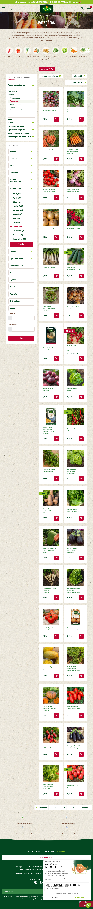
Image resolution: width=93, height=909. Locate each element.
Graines (45, 15)
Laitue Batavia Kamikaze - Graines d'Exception (49, 308)
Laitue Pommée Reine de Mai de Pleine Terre (48, 786)
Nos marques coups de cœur (19, 137)
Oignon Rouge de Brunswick (48, 389)
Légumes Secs (15, 104)
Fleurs (12, 107)
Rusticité (13, 294)
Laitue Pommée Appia (72, 389)
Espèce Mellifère (16, 273)
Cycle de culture (16, 259)
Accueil (39, 15)
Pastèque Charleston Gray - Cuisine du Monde (49, 550)
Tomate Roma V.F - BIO (73, 786)
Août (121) (17, 194)
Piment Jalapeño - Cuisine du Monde (48, 747)
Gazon (10, 119)
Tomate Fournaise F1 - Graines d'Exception (49, 190)
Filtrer (21, 338)
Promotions (12, 91)
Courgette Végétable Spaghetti (49, 668)
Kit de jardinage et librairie (18, 133)
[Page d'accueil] (46, 8)
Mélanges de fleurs (17, 110)
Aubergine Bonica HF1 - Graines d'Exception (72, 550)
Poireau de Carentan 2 (49, 268)
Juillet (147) (17, 214)
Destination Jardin (17, 266)
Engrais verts (15, 113)
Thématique (15, 301)
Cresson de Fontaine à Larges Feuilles (49, 470)
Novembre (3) (18, 231)
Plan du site (8, 896)
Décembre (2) (18, 202)
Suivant (85, 808)
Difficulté (13, 159)
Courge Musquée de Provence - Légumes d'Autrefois (49, 708)
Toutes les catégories (16, 85)
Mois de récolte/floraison (17, 181)
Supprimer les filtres (49, 76)
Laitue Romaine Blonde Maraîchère (73, 510)
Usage (12, 308)
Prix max (12, 325)
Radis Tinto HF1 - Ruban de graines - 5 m (73, 348)
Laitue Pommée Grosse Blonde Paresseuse (72, 471)
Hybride (13, 280)
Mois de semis (16, 189)
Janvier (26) (18, 210)
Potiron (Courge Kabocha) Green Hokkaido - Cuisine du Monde (48, 430)
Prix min (12, 313)
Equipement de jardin (16, 130)
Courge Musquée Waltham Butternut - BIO (49, 511)
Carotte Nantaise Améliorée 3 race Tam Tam (72, 151)
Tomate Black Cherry (49, 110)
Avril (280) (17, 198)
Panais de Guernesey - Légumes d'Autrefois (49, 590)
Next (87, 50)
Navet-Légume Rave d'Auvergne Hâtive (73, 190)
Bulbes (10, 123)
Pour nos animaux (17, 116)
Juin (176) (17, 218)
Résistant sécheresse (18, 287)
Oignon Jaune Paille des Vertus (73, 308)
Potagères (14, 101)
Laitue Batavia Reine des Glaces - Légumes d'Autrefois (73, 590)
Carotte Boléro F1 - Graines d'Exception (49, 151)
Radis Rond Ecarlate (73, 228)
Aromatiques (15, 98)
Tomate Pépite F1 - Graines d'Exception (49, 629)
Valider (21, 244)
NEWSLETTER (42, 2)
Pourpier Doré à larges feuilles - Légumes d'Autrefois (73, 668)
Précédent (43, 808)
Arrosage (13, 166)
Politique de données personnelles (26, 896)
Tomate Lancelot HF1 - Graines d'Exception (74, 707)
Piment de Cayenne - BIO (73, 430)
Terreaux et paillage (16, 126)
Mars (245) (17, 227)
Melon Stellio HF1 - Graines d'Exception (49, 349)
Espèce (13, 151)
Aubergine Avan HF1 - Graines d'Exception (74, 747)
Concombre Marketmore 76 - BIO (73, 268)
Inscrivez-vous (46, 857)
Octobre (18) (18, 235)
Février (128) (18, 206)
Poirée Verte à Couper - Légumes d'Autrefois (73, 112)
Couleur (13, 252)
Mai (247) (17, 222)
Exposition (14, 173)
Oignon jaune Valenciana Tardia (73, 629)
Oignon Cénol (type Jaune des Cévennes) (49, 230)
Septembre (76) (19, 239)
